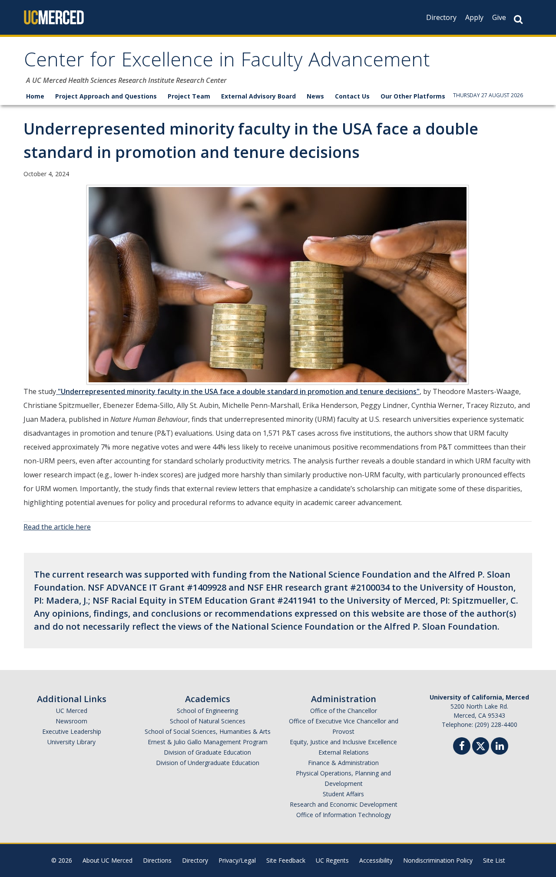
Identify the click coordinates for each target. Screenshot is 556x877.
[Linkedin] (500, 747)
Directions (157, 860)
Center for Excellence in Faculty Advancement (227, 62)
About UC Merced (107, 860)
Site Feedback (285, 860)
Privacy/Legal (237, 860)
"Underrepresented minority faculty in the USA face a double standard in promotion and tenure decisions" (238, 391)
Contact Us (352, 96)
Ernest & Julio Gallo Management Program (208, 742)
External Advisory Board (258, 96)
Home (35, 96)
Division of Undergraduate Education (207, 763)
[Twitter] (481, 745)
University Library (71, 742)
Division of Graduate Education (207, 752)
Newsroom (71, 721)
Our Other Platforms (413, 96)
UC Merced (71, 710)
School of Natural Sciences (207, 721)
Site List (494, 860)
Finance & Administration (343, 763)
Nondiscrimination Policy (438, 860)
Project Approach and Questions (106, 96)
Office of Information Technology (343, 815)
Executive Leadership (71, 731)
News (315, 96)
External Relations (343, 752)
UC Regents (332, 860)
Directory (441, 17)
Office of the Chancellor (343, 710)
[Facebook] (462, 747)
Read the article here (57, 527)
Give (499, 17)
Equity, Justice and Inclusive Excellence (343, 742)
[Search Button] (518, 19)
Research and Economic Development (343, 804)
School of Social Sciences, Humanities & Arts (208, 731)
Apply (474, 17)
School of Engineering (207, 710)
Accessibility (376, 860)
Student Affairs (343, 794)
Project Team (189, 96)
